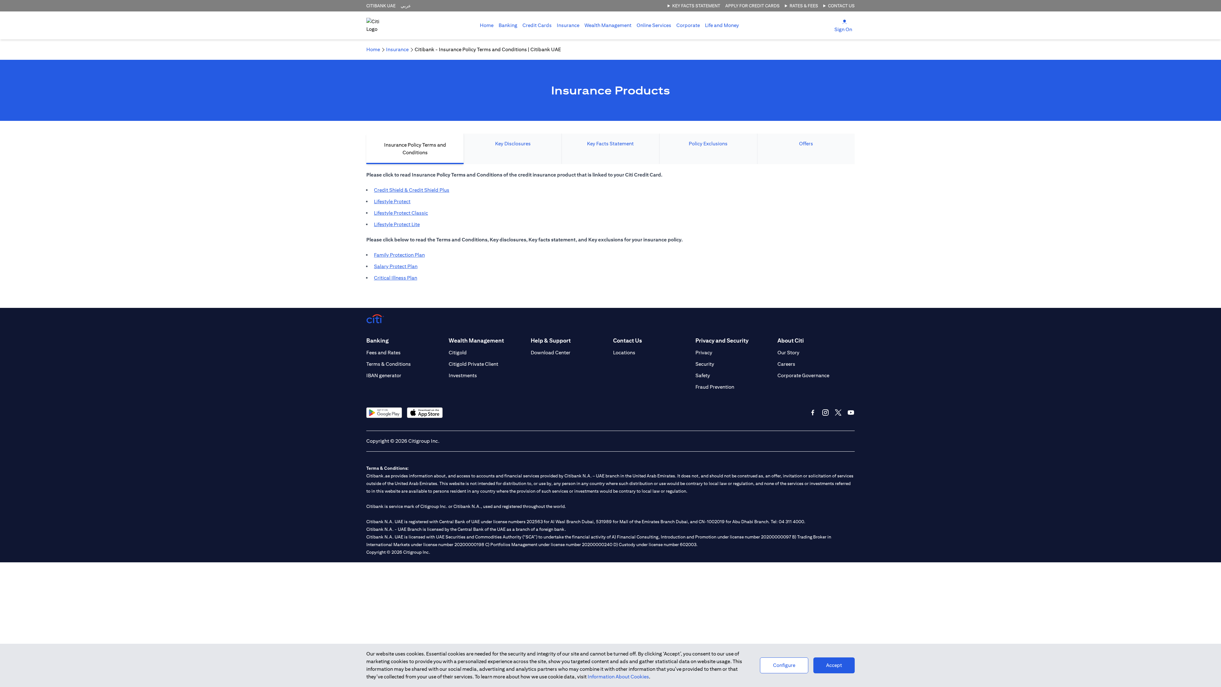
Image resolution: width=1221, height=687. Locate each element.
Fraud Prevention (714, 387)
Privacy (703, 353)
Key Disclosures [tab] (513, 144)
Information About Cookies (618, 677)
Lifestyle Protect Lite (397, 224)
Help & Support (551, 340)
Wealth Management (607, 25)
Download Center (550, 353)
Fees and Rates (383, 353)
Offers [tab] (806, 144)
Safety (702, 375)
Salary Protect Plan (395, 266)
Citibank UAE (381, 5)
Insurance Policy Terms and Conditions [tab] (415, 149)
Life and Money (722, 25)
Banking (508, 25)
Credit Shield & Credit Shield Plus (411, 190)
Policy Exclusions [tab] (708, 144)
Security (704, 364)
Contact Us (841, 5)
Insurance (568, 25)
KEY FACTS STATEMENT (696, 5)
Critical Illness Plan (395, 278)
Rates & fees (804, 5)
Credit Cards (537, 25)
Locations (624, 353)
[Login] (844, 21)
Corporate (688, 25)
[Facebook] (813, 412)
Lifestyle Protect (392, 201)
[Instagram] (825, 412)
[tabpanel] (610, 229)
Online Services (654, 25)
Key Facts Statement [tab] (610, 144)
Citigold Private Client (473, 364)
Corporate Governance (803, 375)
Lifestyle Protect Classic (401, 213)
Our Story (788, 353)
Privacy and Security (721, 340)
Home (486, 25)
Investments (463, 375)
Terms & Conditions (388, 364)
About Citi (790, 340)
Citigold (458, 353)
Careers (786, 364)
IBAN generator (383, 375)
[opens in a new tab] (384, 412)
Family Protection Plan (399, 255)
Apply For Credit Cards (752, 5)
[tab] (508, 25)
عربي (406, 5)
